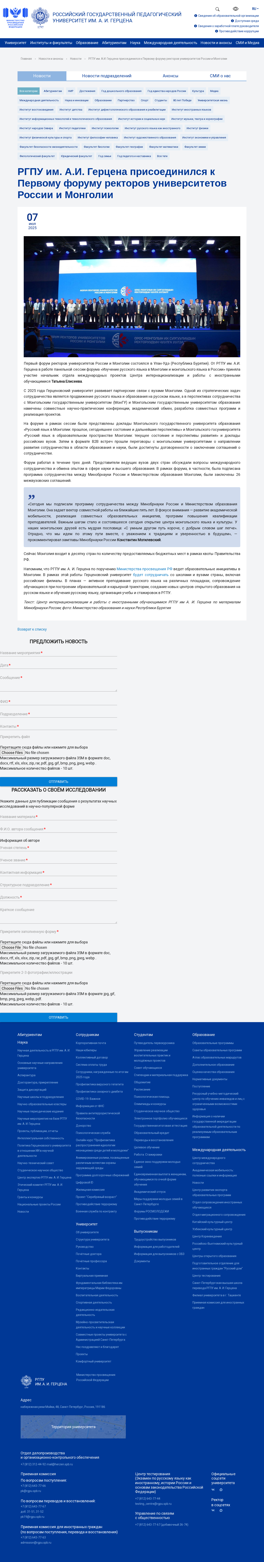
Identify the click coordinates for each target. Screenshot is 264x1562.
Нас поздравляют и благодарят (97, 1347)
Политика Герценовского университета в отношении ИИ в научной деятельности (44, 1150)
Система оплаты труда (91, 1064)
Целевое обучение (147, 1147)
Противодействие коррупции (239, 31)
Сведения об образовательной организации (228, 15)
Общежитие (142, 1082)
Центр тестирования (206, 1275)
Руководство (85, 1246)
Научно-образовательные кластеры (42, 1104)
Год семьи (104, 156)
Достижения (87, 91)
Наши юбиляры (86, 1050)
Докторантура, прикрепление (38, 1082)
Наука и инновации (76, 100)
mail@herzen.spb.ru (60, 1464)
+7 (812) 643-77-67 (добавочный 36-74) (161, 1524)
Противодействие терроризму (96, 1204)
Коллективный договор (92, 1057)
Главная (26, 58)
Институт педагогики (72, 128)
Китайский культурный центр (212, 1222)
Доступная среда (247, 21)
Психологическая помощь (152, 1096)
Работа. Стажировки (148, 1154)
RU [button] (254, 9)
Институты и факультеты (51, 42)
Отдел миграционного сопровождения (218, 1214)
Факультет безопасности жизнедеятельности (49, 146)
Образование (87, 42)
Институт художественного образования (150, 137)
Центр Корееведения (207, 1236)
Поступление (201, 1086)
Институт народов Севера (36, 128)
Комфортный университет (93, 1361)
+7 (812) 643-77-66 (33, 1485)
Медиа (214, 91)
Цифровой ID (84, 1182)
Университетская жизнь (213, 100)
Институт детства (71, 109)
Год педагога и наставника (134, 156)
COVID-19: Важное (88, 1098)
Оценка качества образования (213, 1072)
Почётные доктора (88, 1254)
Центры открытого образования (214, 1256)
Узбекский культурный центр (212, 1229)
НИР (70, 91)
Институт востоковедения (36, 109)
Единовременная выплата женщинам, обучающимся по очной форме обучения (160, 1179)
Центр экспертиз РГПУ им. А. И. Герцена (44, 1177)
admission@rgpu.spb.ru (36, 1542)
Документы (142, 1261)
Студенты (161, 100)
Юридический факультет (76, 156)
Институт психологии (105, 128)
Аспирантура (26, 1075)
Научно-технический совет (36, 1163)
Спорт (144, 100)
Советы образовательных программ (217, 1050)
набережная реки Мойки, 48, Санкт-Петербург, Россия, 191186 (63, 1406)
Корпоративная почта (91, 1043)
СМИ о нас (220, 75)
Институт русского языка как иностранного (152, 128)
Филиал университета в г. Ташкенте (216, 1295)
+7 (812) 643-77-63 (33, 1537)
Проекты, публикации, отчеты (38, 1131)
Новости (75, 58)
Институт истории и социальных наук (141, 118)
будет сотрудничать (151, 575)
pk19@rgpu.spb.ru (32, 1516)
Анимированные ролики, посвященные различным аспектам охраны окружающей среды (102, 1163)
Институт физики (197, 128)
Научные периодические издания (41, 1111)
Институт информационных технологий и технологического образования (66, 118)
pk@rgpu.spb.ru (31, 1491)
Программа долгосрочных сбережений (102, 1175)
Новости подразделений (106, 75)
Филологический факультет (37, 156)
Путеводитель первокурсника (154, 1043)
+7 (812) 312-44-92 (33, 1464)
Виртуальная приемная (92, 1275)
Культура (198, 91)
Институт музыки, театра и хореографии (197, 118)
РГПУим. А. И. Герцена (51, 1381)
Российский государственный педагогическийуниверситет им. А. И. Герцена (117, 18)
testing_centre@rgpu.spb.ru (153, 1503)
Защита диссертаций (32, 1089)
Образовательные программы (213, 1043)
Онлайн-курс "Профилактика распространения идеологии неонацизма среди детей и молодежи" (102, 1145)
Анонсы (170, 75)
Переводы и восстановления (153, 1140)
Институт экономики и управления (204, 137)
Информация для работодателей (156, 1246)
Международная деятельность (170, 42)
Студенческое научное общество (40, 1170)
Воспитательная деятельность (97, 1295)
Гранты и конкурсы (30, 1197)
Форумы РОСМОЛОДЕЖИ (151, 1211)
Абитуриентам (114, 42)
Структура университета (92, 1239)
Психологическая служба (93, 1133)
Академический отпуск (150, 1191)
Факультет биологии (97, 146)
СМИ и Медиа (247, 42)
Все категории (29, 91)
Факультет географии (129, 146)
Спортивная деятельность (94, 1302)
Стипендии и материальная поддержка (161, 1075)
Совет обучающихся (148, 1067)
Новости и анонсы (216, 42)
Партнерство (126, 100)
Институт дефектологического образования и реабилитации (127, 109)
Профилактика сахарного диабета (99, 1091)
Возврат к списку (32, 629)
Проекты (82, 1354)
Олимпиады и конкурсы (150, 1104)
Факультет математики (163, 146)
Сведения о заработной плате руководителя (228, 26)
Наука (135, 42)
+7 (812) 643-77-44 (147, 1498)
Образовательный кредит (151, 1133)
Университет (15, 42)
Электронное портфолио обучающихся (160, 1118)
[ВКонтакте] (214, 1490)
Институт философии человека (98, 137)
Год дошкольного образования (121, 91)
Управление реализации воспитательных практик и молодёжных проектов (152, 1055)
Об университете (87, 1232)
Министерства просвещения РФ (144, 569)
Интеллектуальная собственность (41, 1138)
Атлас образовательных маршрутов (217, 1057)
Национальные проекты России (39, 1204)
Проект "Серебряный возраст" (96, 1197)
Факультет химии (195, 146)
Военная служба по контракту (96, 1211)
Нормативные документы (209, 1079)
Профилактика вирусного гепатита (100, 1084)
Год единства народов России (167, 91)
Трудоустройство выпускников (155, 1239)
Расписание (142, 1089)
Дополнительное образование (213, 1064)
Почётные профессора (91, 1261)
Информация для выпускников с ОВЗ (159, 1254)
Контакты (82, 1268)
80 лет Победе (182, 100)
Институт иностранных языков (191, 109)
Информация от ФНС (90, 1106)
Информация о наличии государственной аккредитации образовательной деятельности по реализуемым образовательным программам (216, 1127)
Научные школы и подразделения (41, 1097)
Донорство (83, 1125)
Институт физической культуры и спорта (46, 137)
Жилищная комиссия (90, 1189)
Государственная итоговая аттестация (160, 1125)
